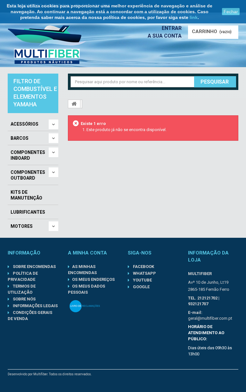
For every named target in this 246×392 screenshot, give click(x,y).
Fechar (231, 11)
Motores (22, 226)
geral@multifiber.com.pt (210, 318)
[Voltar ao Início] (74, 104)
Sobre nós (24, 299)
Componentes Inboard (28, 155)
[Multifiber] (47, 44)
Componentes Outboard (28, 175)
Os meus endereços (93, 279)
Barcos (20, 138)
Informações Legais (35, 305)
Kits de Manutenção (26, 195)
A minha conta (87, 253)
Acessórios (24, 124)
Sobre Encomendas (34, 266)
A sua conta (165, 36)
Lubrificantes (28, 212)
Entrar (172, 28)
